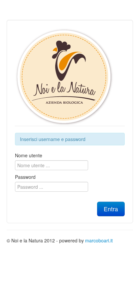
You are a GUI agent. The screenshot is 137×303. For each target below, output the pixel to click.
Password (25, 177)
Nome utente (28, 155)
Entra (111, 209)
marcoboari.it (99, 240)
